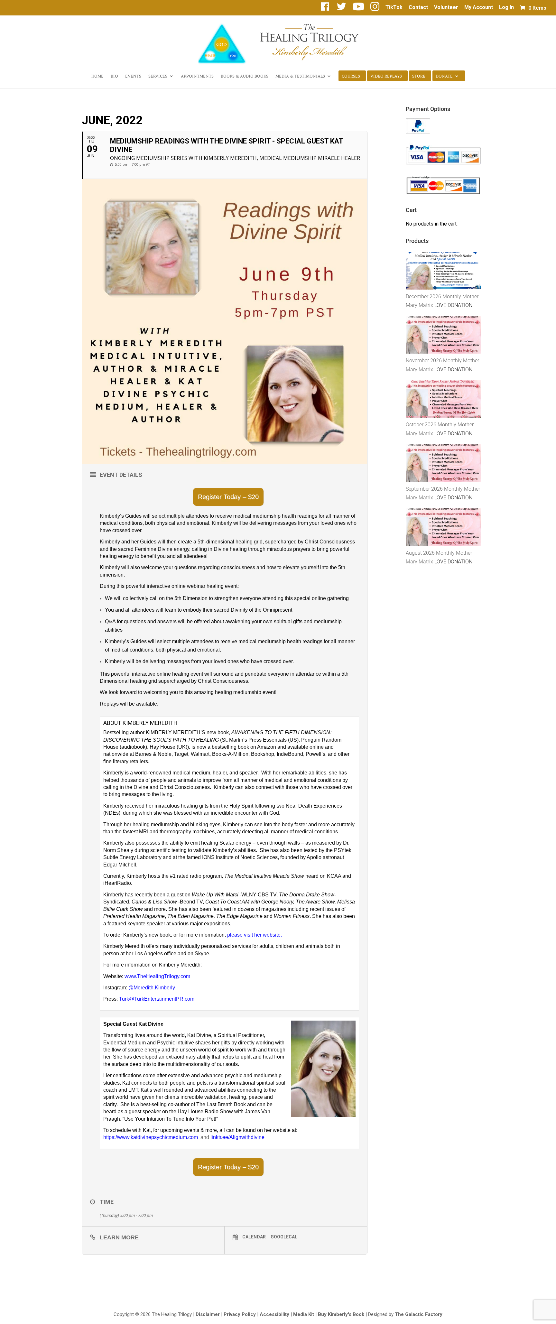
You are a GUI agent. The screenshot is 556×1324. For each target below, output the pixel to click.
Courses (351, 76)
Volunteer (446, 7)
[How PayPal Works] (418, 132)
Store (418, 76)
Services (157, 76)
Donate (444, 76)
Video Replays (386, 76)
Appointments (197, 76)
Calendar (254, 1236)
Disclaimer (208, 1314)
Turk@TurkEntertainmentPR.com (156, 999)
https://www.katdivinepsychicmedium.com (151, 1137)
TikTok (394, 7)
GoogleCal (284, 1236)
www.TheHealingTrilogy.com (157, 976)
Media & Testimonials (300, 76)
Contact (418, 7)
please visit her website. (254, 935)
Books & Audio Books (244, 76)
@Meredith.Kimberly (151, 987)
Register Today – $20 (228, 496)
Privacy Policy (240, 1314)
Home (97, 76)
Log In (506, 7)
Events (133, 76)
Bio (114, 76)
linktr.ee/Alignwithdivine (237, 1137)
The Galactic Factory (418, 1314)
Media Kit (303, 1314)
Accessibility (274, 1314)
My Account (478, 7)
